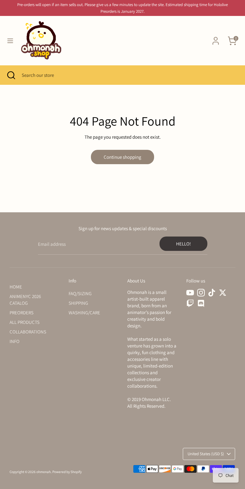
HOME (16, 287)
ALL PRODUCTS (25, 322)
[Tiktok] (212, 292)
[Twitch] (190, 303)
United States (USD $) (206, 453)
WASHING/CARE (84, 313)
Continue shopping (122, 157)
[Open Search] (11, 75)
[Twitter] (222, 292)
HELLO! (183, 244)
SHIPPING (78, 303)
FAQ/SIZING (80, 293)
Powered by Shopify (67, 472)
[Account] (215, 38)
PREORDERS (21, 313)
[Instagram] (201, 292)
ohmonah (43, 472)
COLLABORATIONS (28, 332)
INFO (14, 341)
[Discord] (201, 303)
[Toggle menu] (10, 40)
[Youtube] (190, 292)
